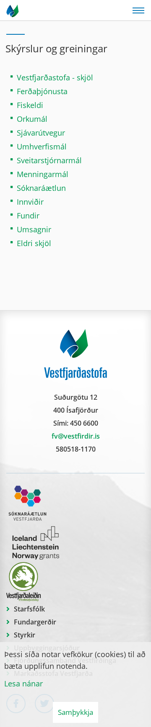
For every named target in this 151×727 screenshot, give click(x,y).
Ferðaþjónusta (42, 91)
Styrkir (24, 635)
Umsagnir (34, 229)
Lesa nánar (23, 683)
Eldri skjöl (34, 243)
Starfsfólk (29, 609)
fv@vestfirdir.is (76, 436)
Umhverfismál (42, 146)
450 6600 (84, 423)
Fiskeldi (30, 105)
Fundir (28, 216)
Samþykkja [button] (75, 712)
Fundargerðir (35, 622)
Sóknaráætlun (41, 188)
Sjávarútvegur (41, 133)
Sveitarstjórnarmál (49, 160)
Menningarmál (42, 174)
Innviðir (30, 202)
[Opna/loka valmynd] (138, 10)
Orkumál (32, 119)
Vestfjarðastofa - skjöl (55, 77)
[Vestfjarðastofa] (13, 10)
